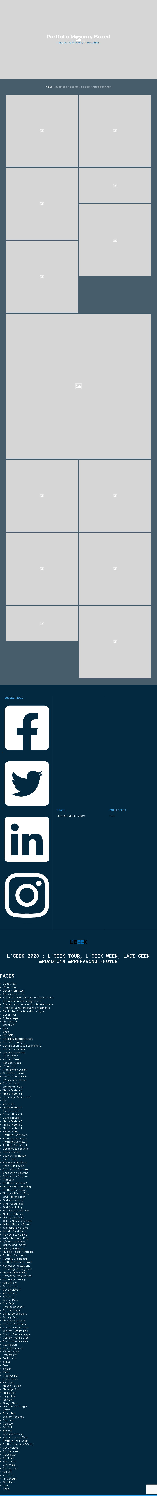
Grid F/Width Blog (13, 1203)
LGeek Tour (9, 1014)
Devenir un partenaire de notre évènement (28, 1004)
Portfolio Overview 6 (15, 1183)
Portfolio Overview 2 (15, 1141)
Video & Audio (11, 1351)
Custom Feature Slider (16, 1337)
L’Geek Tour (10, 983)
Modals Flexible (12, 1385)
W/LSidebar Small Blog (16, 1210)
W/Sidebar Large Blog (16, 1238)
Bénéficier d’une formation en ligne (24, 1011)
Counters (8, 1420)
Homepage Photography (17, 1269)
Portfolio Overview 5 (15, 1190)
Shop (6, 1031)
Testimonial (9, 1358)
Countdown (10, 1344)
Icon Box (8, 1399)
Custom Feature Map (15, 1341)
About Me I (9, 1104)
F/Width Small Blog (14, 1231)
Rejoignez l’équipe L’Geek (18, 1038)
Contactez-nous (13, 1087)
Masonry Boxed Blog (15, 1272)
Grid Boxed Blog (12, 1207)
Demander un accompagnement (22, 1001)
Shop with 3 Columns (15, 1172)
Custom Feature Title (15, 1331)
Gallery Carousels (13, 1217)
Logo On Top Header (15, 1155)
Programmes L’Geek (14, 1069)
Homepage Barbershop (16, 1097)
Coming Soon (11, 1317)
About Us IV (10, 1282)
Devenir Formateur (14, 1049)
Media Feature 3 (12, 1121)
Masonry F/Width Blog (16, 1193)
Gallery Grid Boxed (14, 1248)
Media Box (9, 1392)
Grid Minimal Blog (13, 1200)
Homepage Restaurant (16, 1265)
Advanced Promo (13, 1434)
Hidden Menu (10, 1131)
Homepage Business (15, 1162)
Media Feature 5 (12, 1093)
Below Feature (11, 1152)
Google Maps (10, 1403)
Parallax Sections (13, 1306)
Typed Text (9, 1413)
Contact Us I (10, 1286)
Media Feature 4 (12, 1107)
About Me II (9, 1461)
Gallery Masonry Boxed (16, 1224)
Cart (5, 1028)
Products (8, 1179)
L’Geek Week (10, 987)
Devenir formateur (14, 990)
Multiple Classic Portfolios (18, 1251)
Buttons (8, 1430)
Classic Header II (13, 1114)
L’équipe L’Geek (12, 1062)
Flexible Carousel (13, 1348)
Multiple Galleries (13, 1214)
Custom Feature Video (16, 1327)
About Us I (9, 1475)
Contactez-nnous (13, 1073)
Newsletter (9, 1454)
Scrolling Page (11, 1310)
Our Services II (11, 1447)
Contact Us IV (11, 1083)
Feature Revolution (14, 1324)
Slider (6, 1372)
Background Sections (16, 1148)
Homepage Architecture (17, 1276)
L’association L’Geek (15, 1076)
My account (10, 1021)
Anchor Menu (11, 1300)
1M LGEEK (8, 1035)
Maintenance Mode (14, 1320)
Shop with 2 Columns (15, 1176)
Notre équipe (10, 1018)
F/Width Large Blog (14, 1241)
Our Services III (12, 1289)
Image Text (9, 1396)
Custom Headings (13, 1416)
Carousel (8, 1423)
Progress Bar (10, 1375)
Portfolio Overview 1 (15, 1145)
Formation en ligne (14, 1042)
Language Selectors (15, 1313)
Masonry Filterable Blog (17, 1186)
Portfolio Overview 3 (15, 1138)
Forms (6, 1410)
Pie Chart (8, 1382)
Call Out (7, 1427)
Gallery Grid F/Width (15, 1245)
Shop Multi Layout (14, 1166)
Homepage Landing (14, 1279)
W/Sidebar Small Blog (15, 1227)
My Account (10, 1478)
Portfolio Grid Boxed (15, 1258)
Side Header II (11, 1111)
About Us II (9, 1296)
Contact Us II (10, 1468)
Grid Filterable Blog (14, 1197)
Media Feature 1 (12, 1128)
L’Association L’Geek (15, 1080)
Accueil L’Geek (11, 1059)
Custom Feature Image (16, 1334)
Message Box (11, 1389)
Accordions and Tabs (15, 1437)
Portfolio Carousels (14, 1255)
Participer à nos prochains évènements (26, 1007)
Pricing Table (10, 1379)
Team (6, 1365)
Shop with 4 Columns (15, 1169)
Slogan (7, 1368)
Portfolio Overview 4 (15, 1135)
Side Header (10, 1159)
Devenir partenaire (14, 1052)
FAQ (5, 1100)
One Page (9, 1303)
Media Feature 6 (13, 1090)
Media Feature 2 (12, 1124)
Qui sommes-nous (14, 994)
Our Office (9, 1464)
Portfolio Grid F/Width (16, 1441)
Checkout (9, 1025)
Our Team (8, 1458)
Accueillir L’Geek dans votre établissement (28, 997)
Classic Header (12, 1117)
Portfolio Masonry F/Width (18, 1444)
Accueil (7, 1471)
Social (6, 1361)
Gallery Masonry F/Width (17, 1221)
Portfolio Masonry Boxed (17, 1262)
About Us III (9, 1293)
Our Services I (11, 1451)
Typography (10, 1355)
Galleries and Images (15, 1406)
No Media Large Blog (15, 1234)
